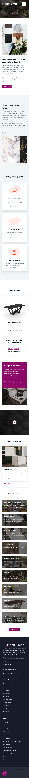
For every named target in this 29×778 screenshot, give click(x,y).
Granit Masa (6, 709)
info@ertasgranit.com (10, 669)
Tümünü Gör (14, 629)
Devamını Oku (7, 483)
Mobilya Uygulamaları (13, 348)
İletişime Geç (7, 86)
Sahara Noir (6, 732)
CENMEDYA (18, 770)
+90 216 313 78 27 (10, 667)
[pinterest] (9, 673)
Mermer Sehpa (6, 690)
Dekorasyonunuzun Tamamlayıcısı (13, 354)
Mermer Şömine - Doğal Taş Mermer (12, 741)
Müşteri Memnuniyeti (14, 198)
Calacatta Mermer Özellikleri (10, 750)
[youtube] (12, 673)
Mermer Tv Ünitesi (7, 699)
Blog (4, 757)
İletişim (5, 760)
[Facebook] (3, 673)
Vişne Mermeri (6, 735)
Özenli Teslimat (14, 229)
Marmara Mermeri (7, 747)
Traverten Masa (7, 684)
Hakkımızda (6, 725)
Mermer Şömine (7, 693)
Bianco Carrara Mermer (8, 753)
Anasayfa (5, 722)
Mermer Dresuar (7, 702)
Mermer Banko (6, 696)
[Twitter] (6, 673)
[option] (14, 9)
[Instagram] (14, 673)
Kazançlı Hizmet (14, 260)
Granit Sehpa (6, 705)
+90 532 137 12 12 (10, 664)
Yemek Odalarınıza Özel (14, 351)
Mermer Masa (6, 687)
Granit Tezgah (8, 469)
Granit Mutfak (6, 712)
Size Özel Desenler (14, 357)
